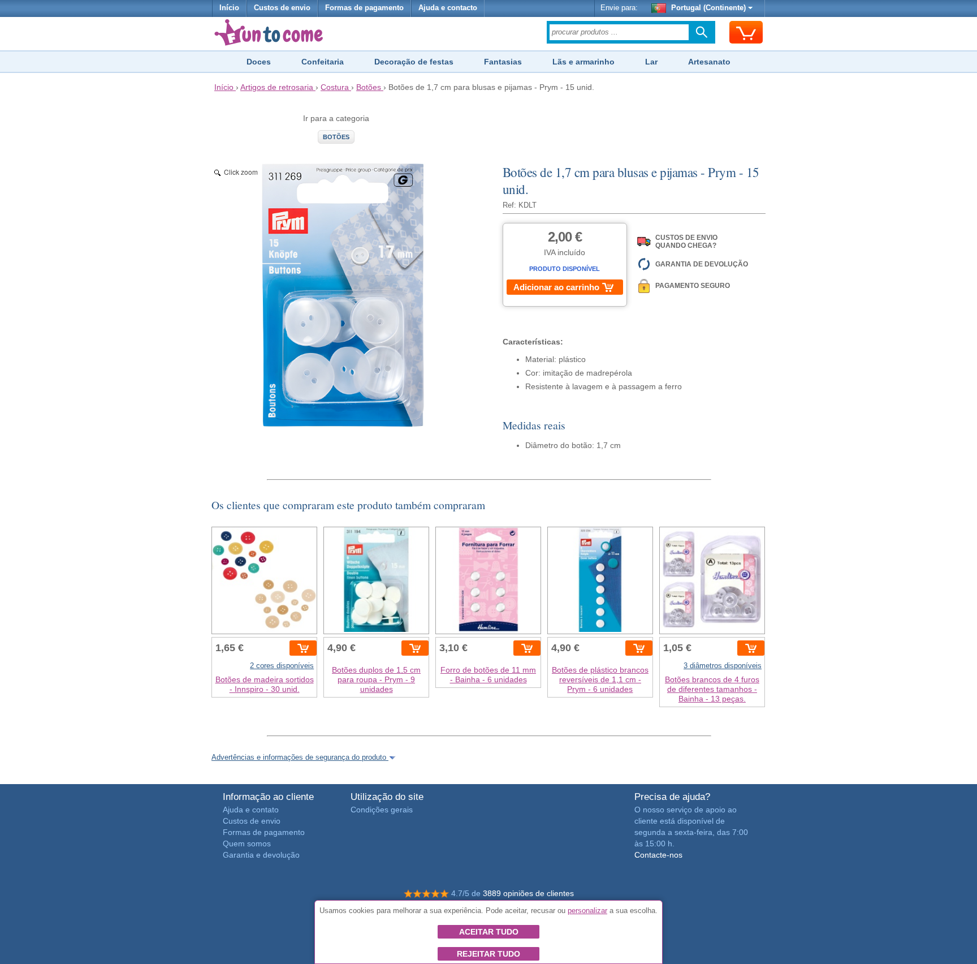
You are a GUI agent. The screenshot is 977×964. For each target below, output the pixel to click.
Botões (336, 137)
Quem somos (247, 843)
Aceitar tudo (488, 931)
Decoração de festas (413, 61)
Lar (651, 61)
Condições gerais (382, 809)
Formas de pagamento (364, 8)
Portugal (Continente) (708, 8)
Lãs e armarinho (583, 61)
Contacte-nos (658, 854)
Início (229, 8)
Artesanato (709, 61)
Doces (259, 61)
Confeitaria (322, 61)
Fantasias (503, 61)
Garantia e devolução (261, 854)
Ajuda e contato (251, 809)
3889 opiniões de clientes (528, 893)
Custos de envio (282, 8)
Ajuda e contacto (447, 8)
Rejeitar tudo (488, 953)
